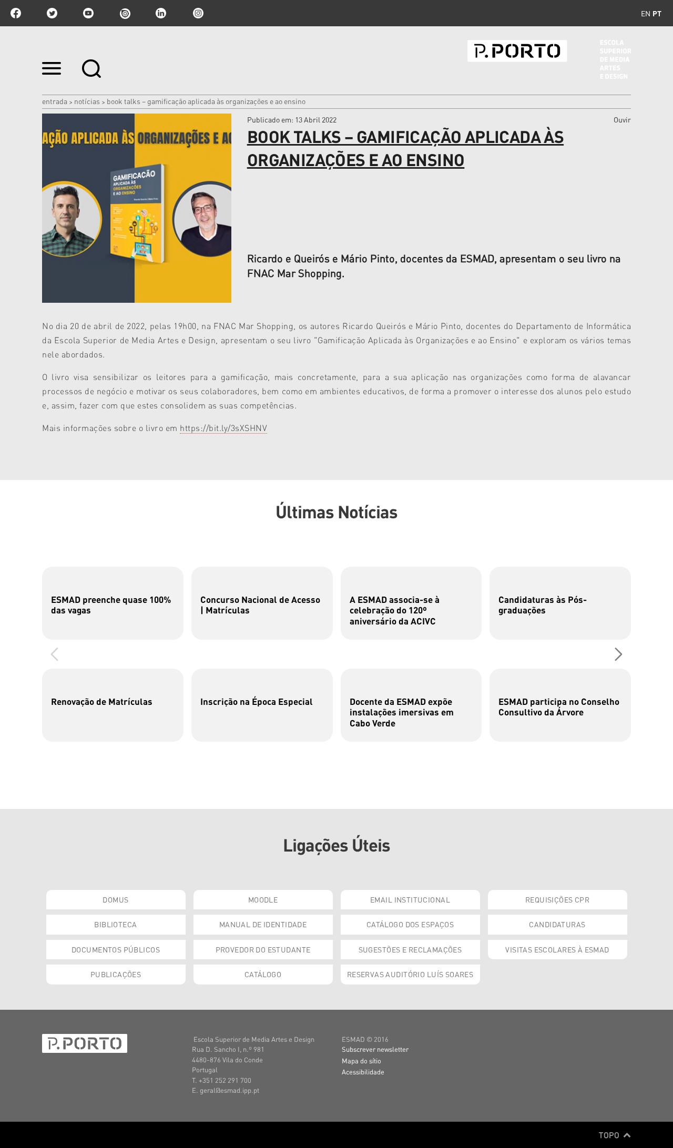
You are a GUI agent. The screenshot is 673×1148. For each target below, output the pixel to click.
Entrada (54, 101)
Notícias (87, 101)
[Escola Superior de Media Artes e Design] (549, 59)
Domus (115, 899)
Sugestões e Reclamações (410, 949)
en (645, 13)
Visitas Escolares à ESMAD (557, 949)
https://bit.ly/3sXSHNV (223, 427)
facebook (16, 13)
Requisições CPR (557, 899)
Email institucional (410, 899)
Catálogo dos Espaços (410, 924)
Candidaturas (557, 924)
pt (656, 13)
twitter (52, 13)
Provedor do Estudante (263, 949)
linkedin (161, 13)
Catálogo (262, 974)
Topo (610, 1135)
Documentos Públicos (116, 949)
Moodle (263, 899)
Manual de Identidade (263, 924)
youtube (88, 13)
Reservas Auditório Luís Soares (410, 974)
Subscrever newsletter (375, 1048)
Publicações (115, 974)
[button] (618, 653)
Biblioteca (115, 924)
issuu (124, 13)
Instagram (197, 13)
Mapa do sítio (361, 1060)
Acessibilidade (363, 1071)
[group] (112, 603)
